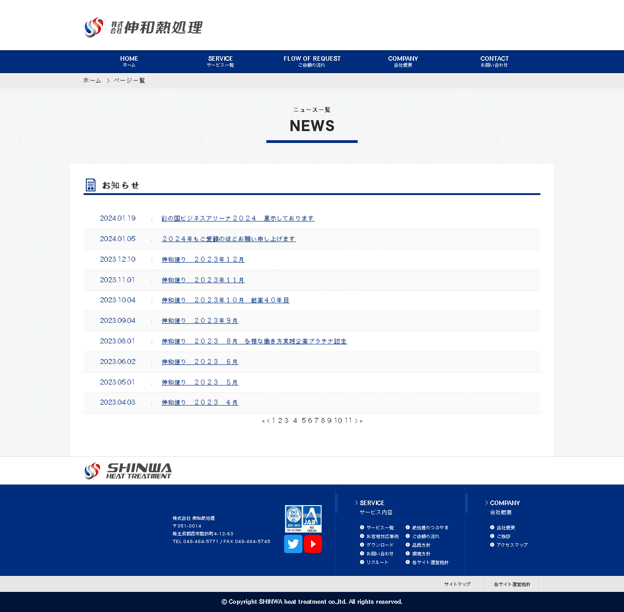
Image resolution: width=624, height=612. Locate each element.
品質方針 (421, 545)
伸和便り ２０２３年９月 (200, 320)
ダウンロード (380, 545)
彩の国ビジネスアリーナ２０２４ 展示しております (238, 218)
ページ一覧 (130, 80)
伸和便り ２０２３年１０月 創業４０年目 (226, 300)
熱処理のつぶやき (430, 527)
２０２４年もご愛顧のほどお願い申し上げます (229, 239)
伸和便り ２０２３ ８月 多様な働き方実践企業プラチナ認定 (254, 341)
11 (348, 420)
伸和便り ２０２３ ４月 (200, 402)
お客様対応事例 (383, 536)
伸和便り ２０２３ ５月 (200, 382)
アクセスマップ (512, 545)
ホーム (129, 62)
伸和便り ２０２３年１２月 (203, 259)
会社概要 (403, 62)
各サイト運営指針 (430, 562)
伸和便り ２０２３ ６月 (200, 362)
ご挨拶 (504, 536)
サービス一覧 (220, 62)
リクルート (378, 562)
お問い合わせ (495, 62)
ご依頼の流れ (312, 62)
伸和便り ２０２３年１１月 (203, 280)
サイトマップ (457, 584)
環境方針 (421, 553)
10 (338, 420)
